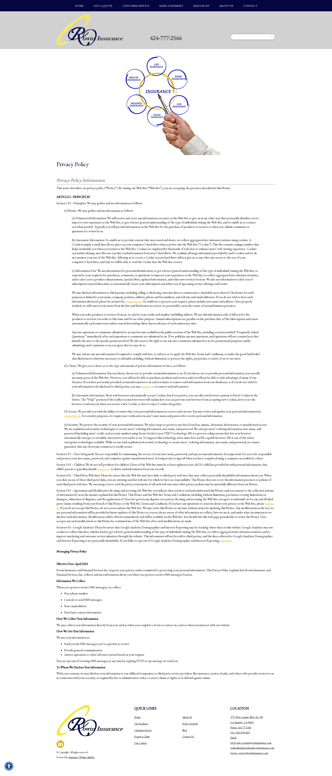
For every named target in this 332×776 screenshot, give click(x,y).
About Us (187, 717)
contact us (147, 386)
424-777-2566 (166, 38)
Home (137, 717)
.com (268, 743)
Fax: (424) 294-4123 (240, 732)
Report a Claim (141, 736)
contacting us (133, 301)
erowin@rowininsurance (254, 743)
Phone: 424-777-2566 (240, 727)
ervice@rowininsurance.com (254, 753)
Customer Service (143, 730)
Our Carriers (140, 743)
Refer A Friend (190, 723)
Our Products (141, 723)
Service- (234, 753)
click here (226, 541)
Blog (184, 730)
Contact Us (188, 736)
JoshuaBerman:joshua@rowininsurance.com (252, 748)
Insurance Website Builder (82, 757)
